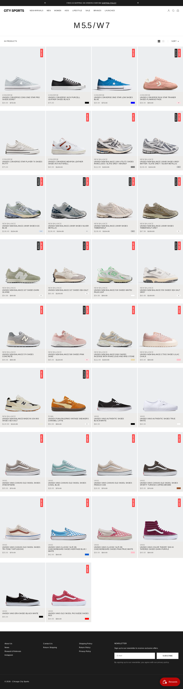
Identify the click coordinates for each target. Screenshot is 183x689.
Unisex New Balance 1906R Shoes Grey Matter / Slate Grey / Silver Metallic (159, 163)
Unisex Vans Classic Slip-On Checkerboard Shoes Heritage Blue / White (67, 549)
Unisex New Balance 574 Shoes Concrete (17, 355)
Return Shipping (50, 648)
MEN (49, 11)
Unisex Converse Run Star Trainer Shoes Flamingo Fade (158, 98)
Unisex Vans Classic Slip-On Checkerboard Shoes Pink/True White (113, 548)
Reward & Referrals (13, 651)
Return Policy (84, 648)
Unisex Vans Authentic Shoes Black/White (109, 420)
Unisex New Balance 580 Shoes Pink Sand (66, 355)
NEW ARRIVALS (36, 11)
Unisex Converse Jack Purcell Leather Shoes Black (64, 98)
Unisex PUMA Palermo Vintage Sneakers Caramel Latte (68, 420)
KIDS (67, 11)
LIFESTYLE (77, 11)
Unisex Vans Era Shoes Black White (20, 613)
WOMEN (57, 11)
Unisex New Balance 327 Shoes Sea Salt (68, 290)
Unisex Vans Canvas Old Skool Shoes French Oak (113, 484)
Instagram (9, 655)
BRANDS (97, 11)
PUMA (50, 416)
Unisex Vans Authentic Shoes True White (157, 420)
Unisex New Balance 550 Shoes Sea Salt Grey (160, 291)
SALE (87, 11)
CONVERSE (7, 95)
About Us (8, 644)
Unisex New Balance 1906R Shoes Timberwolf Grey (157, 227)
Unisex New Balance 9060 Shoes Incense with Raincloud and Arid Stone (114, 355)
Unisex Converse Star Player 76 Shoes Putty (22, 163)
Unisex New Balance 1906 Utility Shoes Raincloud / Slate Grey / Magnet (114, 163)
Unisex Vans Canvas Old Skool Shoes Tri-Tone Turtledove (21, 548)
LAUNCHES (110, 11)
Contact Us (47, 644)
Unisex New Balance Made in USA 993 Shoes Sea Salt (20, 420)
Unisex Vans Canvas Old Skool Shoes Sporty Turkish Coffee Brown (159, 484)
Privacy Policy (85, 651)
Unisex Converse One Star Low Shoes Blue (113, 98)
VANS (96, 416)
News (7, 648)
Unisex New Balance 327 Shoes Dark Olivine (20, 291)
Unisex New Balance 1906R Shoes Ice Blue (20, 227)
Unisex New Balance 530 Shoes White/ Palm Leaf (113, 291)
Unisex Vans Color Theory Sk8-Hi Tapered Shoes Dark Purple (157, 548)
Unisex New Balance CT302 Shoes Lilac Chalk (159, 355)
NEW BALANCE (100, 159)
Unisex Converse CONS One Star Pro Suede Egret (21, 98)
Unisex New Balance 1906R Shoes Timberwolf (111, 227)
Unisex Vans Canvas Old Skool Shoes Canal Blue (67, 484)
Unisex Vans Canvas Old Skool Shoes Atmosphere (21, 484)
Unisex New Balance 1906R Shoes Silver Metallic (68, 227)
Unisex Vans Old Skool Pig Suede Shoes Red (68, 614)
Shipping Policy (109, 3)
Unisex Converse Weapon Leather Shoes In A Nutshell (65, 163)
